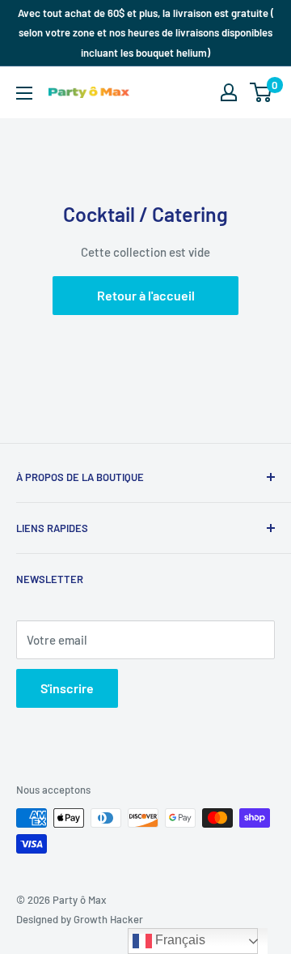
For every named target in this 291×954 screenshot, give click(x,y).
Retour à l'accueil (146, 295)
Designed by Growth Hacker (79, 919)
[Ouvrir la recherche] (197, 92)
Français (178, 940)
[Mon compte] (229, 92)
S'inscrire (67, 688)
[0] (261, 92)
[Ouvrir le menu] (24, 93)
